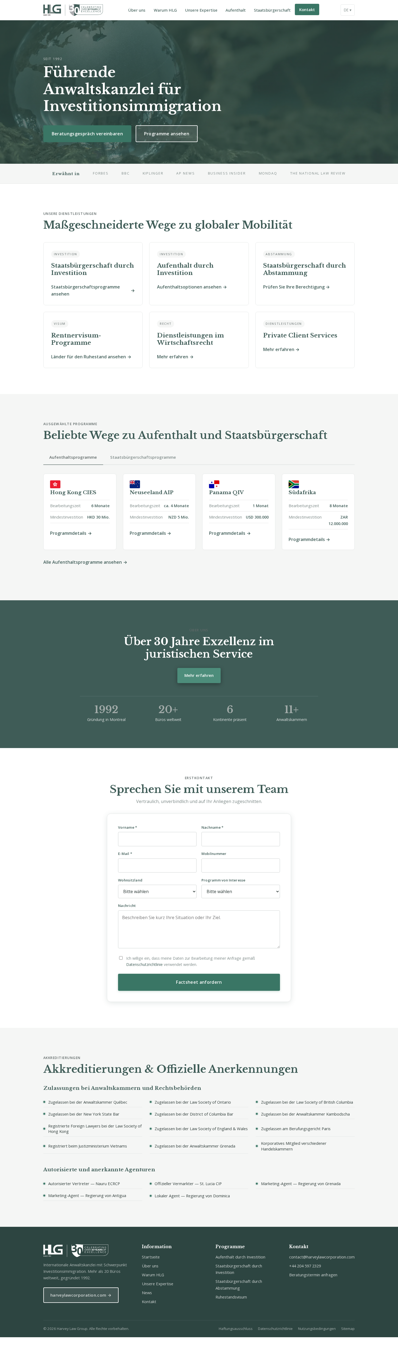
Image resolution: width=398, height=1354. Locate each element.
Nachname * (212, 827)
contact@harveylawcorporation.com (322, 1257)
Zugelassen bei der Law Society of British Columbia (307, 1101)
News (147, 1292)
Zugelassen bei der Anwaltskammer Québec (87, 1101)
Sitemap (348, 1328)
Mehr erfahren (172, 357)
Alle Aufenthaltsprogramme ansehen (82, 562)
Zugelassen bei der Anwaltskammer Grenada (195, 1146)
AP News (185, 173)
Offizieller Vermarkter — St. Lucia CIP (188, 1183)
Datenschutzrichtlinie (144, 964)
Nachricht (127, 905)
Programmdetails (68, 533)
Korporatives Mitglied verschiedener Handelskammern (294, 1146)
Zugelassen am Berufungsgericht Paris (296, 1128)
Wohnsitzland (130, 880)
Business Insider (227, 173)
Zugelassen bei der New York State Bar (83, 1113)
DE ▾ (347, 9)
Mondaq (268, 173)
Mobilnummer (214, 853)
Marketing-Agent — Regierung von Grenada (301, 1183)
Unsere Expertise (201, 10)
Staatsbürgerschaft (272, 10)
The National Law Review (318, 173)
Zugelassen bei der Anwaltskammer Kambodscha (305, 1113)
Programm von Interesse (223, 880)
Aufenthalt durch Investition (240, 1257)
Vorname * (127, 827)
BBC (126, 173)
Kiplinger (153, 173)
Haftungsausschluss (236, 1328)
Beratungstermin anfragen (313, 1274)
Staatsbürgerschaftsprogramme (143, 457)
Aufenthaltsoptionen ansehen (189, 287)
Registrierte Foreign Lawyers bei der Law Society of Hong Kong (95, 1128)
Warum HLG (165, 10)
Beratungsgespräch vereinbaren (87, 134)
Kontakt (307, 9)
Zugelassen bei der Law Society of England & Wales (201, 1128)
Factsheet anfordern (199, 982)
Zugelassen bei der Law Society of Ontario (193, 1101)
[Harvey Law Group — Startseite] (73, 10)
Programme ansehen (166, 134)
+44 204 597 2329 (305, 1265)
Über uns (136, 10)
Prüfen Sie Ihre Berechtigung (294, 287)
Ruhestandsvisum (231, 1297)
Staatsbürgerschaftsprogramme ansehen (85, 290)
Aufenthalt (236, 10)
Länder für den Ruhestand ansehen (88, 357)
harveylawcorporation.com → (81, 1295)
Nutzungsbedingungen (317, 1328)
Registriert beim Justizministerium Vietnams (87, 1146)
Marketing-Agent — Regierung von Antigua (87, 1195)
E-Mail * (125, 853)
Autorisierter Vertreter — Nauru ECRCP (84, 1183)
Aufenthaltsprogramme (73, 457)
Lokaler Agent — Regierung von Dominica (192, 1195)
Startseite (151, 1257)
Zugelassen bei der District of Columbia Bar (194, 1113)
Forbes (101, 173)
